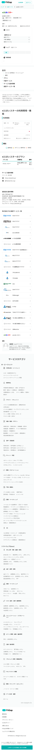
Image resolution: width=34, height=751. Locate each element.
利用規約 (4, 717)
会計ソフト (8, 18)
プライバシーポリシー (7, 720)
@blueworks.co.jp (10, 181)
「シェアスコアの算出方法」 (21, 100)
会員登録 (20, 2)
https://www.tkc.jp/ (10, 178)
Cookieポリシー (6, 722)
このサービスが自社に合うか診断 (17, 747)
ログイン (28, 2)
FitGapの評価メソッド (7, 728)
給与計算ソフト (17, 18)
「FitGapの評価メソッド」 (19, 98)
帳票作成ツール (7, 20)
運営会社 (4, 714)
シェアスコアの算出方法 (8, 731)
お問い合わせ (5, 725)
